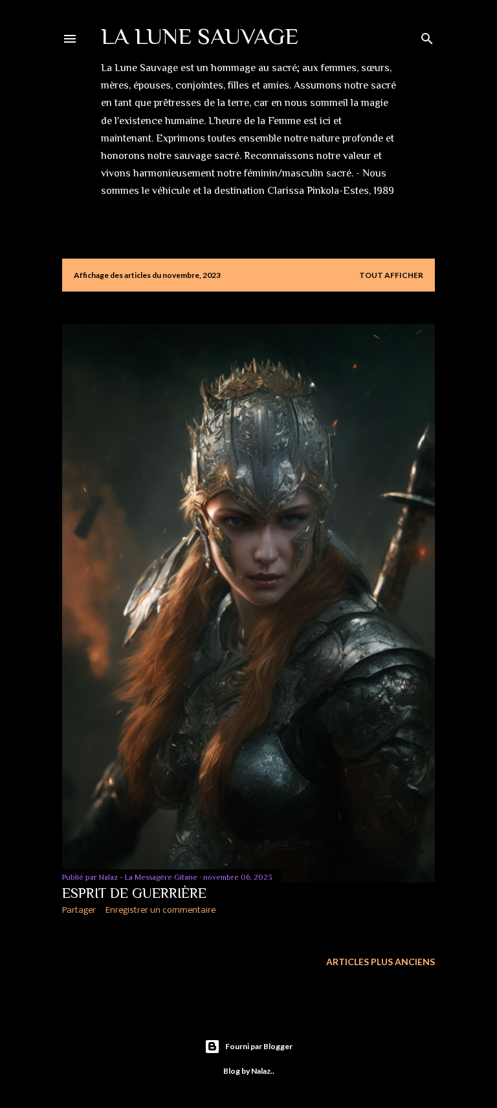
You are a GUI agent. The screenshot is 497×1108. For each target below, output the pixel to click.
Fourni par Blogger (259, 1046)
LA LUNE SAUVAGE (199, 36)
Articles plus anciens (380, 961)
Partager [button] (79, 910)
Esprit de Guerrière (134, 893)
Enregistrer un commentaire (160, 910)
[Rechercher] (427, 35)
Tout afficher (391, 275)
